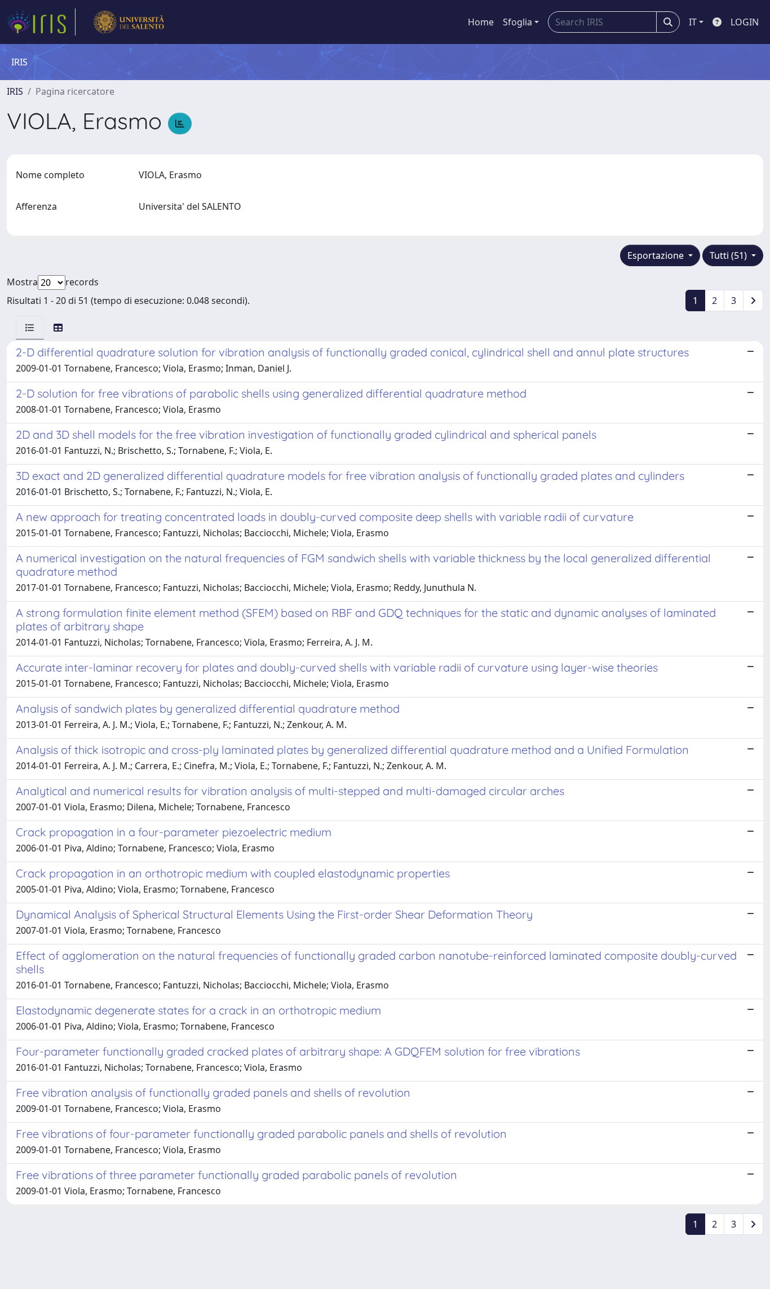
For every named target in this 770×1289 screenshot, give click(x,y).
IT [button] (693, 22)
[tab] (30, 327)
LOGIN (745, 22)
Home (481, 22)
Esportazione (656, 255)
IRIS (15, 91)
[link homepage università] (129, 22)
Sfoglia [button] (517, 22)
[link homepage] (41, 22)
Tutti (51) (729, 255)
